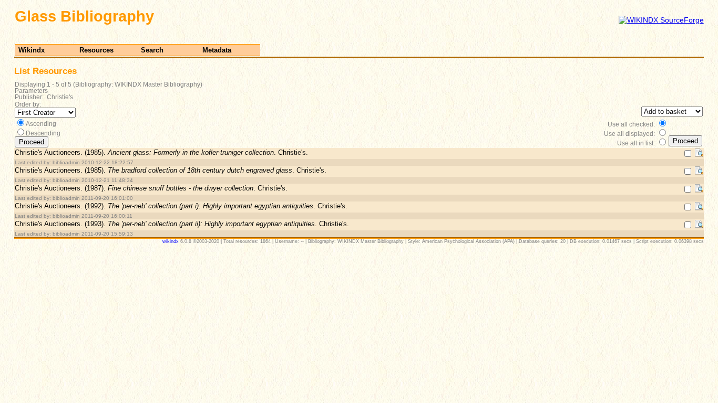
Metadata (216, 50)
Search (152, 50)
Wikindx (31, 50)
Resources (96, 50)
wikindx (170, 241)
